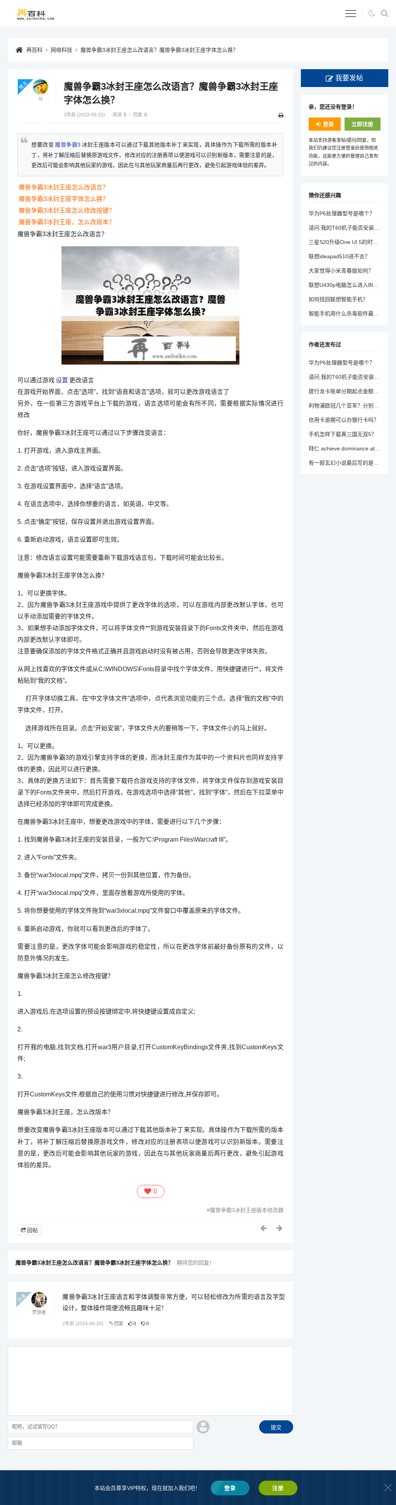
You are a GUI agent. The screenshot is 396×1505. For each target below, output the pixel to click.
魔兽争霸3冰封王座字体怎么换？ (64, 199)
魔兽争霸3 (67, 144)
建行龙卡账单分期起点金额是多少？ (352, 391)
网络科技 (61, 50)
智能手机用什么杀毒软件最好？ (346, 313)
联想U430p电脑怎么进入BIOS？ (347, 285)
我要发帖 (349, 78)
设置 (62, 380)
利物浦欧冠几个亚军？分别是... (346, 405)
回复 (118, 1323)
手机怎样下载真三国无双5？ (343, 434)
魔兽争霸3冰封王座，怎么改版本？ (67, 222)
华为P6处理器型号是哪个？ (342, 213)
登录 (328, 124)
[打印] (280, 115)
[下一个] (280, 1228)
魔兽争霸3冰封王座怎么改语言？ (64, 187)
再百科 (34, 50)
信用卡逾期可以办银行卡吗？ (344, 420)
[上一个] (263, 1228)
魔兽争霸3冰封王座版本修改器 (246, 1210)
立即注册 (362, 124)
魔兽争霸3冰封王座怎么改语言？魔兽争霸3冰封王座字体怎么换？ (159, 50)
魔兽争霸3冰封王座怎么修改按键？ (67, 210)
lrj (41, 98)
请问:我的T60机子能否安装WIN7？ (351, 228)
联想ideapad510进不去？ (339, 256)
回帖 (32, 1230)
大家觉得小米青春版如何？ (341, 271)
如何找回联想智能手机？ (338, 299)
